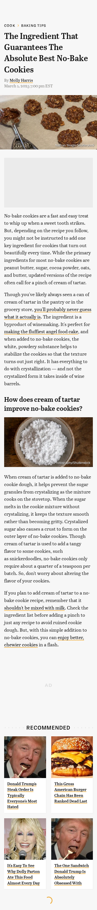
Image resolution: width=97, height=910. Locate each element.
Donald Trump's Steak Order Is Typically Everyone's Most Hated (22, 795)
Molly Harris (21, 80)
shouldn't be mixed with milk (34, 607)
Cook (9, 25)
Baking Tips (33, 25)
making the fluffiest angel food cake (41, 331)
